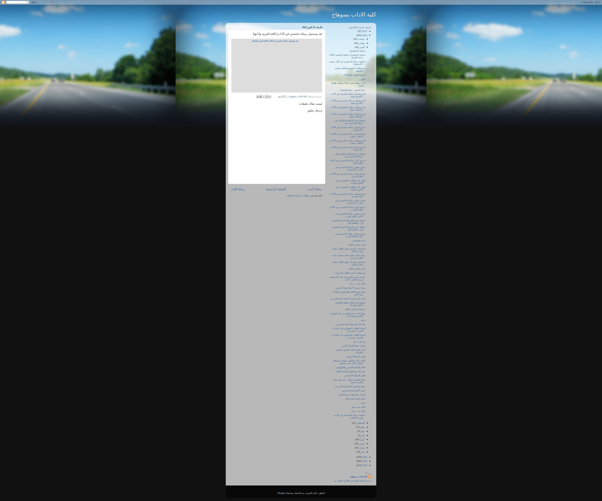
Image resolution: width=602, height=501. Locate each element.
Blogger (281, 493)
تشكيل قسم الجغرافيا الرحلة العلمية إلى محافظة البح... (348, 221)
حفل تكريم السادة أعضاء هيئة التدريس (347, 298)
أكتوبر (362, 47)
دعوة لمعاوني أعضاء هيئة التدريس (350, 386)
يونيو (362, 431)
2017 (364, 31)
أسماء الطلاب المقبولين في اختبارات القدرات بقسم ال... (348, 329)
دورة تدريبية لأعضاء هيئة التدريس (350, 288)
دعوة (363, 320)
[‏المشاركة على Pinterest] (257, 96)
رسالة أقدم (238, 189)
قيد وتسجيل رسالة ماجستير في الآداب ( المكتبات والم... (347, 115)
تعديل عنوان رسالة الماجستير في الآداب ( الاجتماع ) (350, 168)
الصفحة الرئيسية (276, 189)
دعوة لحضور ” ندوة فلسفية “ (352, 90)
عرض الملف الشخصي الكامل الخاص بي (352, 481)
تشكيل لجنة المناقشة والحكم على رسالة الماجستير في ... (350, 121)
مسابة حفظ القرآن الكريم (353, 346)
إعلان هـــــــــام (358, 411)
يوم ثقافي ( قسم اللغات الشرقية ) (349, 273)
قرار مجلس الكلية (357, 245)
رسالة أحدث (314, 189)
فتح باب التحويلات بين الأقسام (351, 394)
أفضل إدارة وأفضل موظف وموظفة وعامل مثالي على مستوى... (349, 361)
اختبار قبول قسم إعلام (355, 399)
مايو (363, 435)
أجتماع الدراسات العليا (355, 309)
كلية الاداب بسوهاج (354, 14)
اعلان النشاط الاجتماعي (354, 375)
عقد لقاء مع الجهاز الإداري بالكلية (350, 371)
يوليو (362, 427)
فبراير (362, 448)
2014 (364, 461)
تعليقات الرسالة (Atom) (298, 195)
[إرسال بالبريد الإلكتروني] (269, 96)
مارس (362, 443)
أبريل (362, 439)
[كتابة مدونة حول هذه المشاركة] (266, 96)
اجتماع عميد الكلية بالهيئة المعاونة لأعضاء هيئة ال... (350, 304)
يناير (362, 452)
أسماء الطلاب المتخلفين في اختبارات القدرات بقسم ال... (348, 336)
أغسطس (360, 423)
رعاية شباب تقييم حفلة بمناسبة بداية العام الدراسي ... (348, 256)
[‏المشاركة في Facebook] (260, 96)
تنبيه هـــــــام (359, 342)
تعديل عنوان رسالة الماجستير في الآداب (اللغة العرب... (350, 215)
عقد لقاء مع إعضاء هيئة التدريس (350, 324)
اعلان (363, 79)
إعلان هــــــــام (358, 407)
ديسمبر (361, 39)
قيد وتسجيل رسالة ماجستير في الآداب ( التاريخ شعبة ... (347, 102)
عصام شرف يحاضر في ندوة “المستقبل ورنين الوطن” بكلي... (347, 278)
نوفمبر (361, 43)
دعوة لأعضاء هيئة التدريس (353, 390)
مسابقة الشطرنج (357, 51)
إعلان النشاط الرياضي (355, 356)
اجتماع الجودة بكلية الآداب (353, 75)
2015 (364, 457)
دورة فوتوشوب (358, 240)
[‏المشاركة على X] (263, 96)
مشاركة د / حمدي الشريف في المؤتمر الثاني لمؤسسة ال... (347, 314)
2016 (364, 35)
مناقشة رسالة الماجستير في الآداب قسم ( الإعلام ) (349, 416)
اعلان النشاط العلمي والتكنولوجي (350, 367)
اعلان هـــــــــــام (357, 283)
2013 (364, 465)
